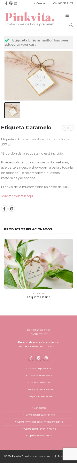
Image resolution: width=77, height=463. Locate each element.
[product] (38, 264)
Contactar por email (38, 329)
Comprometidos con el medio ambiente (40, 421)
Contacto (42, 3)
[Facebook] (6, 3)
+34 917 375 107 (63, 3)
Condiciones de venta (40, 375)
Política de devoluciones (39, 389)
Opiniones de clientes (40, 435)
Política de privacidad (40, 368)
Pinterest (11, 208)
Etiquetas (38, 293)
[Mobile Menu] (67, 15)
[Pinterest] (11, 3)
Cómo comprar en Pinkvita (40, 428)
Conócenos (40, 407)
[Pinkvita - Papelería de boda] (30, 19)
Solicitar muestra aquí (17, 196)
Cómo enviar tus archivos (40, 414)
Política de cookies (40, 382)
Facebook (4, 208)
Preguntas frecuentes (40, 396)
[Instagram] (16, 3)
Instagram (46, 358)
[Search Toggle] (71, 25)
